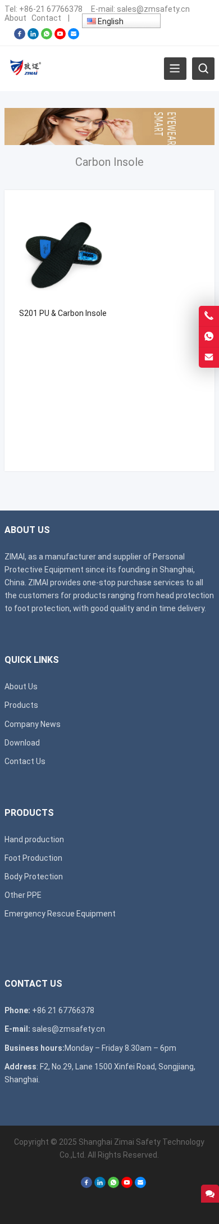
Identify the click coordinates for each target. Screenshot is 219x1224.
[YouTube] (60, 36)
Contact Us (24, 761)
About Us (21, 686)
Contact (46, 17)
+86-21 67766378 (51, 8)
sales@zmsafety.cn (153, 8)
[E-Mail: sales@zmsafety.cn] (209, 357)
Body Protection (33, 876)
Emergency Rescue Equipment (60, 913)
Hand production (34, 839)
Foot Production (33, 857)
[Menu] (175, 68)
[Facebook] (19, 36)
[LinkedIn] (33, 36)
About (15, 17)
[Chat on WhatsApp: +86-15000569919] (209, 337)
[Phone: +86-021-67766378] (209, 316)
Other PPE (23, 895)
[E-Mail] (73, 36)
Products (21, 705)
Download (22, 742)
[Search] (203, 68)
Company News (32, 724)
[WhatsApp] (46, 36)
